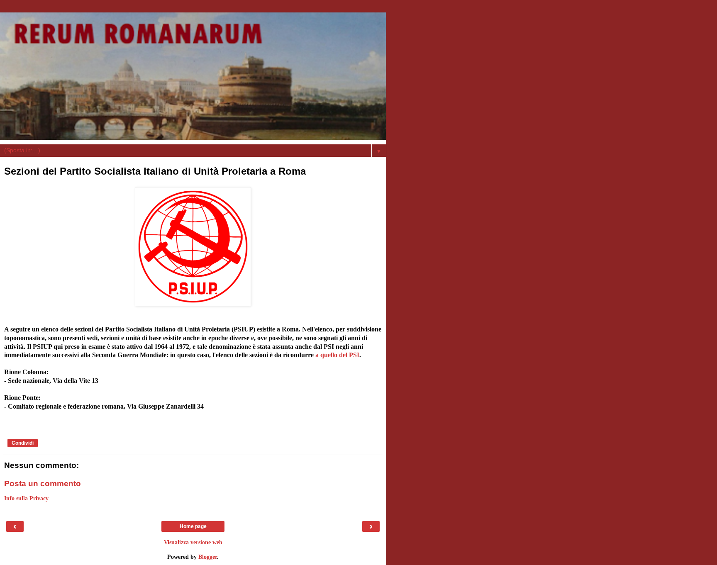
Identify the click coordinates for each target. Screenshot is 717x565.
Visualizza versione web (193, 542)
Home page (193, 526)
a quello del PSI (337, 354)
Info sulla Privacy (26, 498)
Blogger (207, 556)
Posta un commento (42, 483)
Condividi (23, 443)
